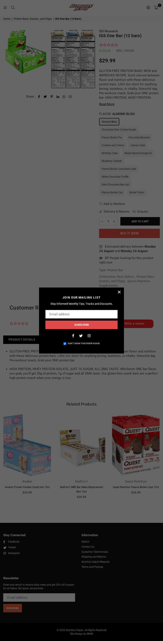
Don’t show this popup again (84, 343)
